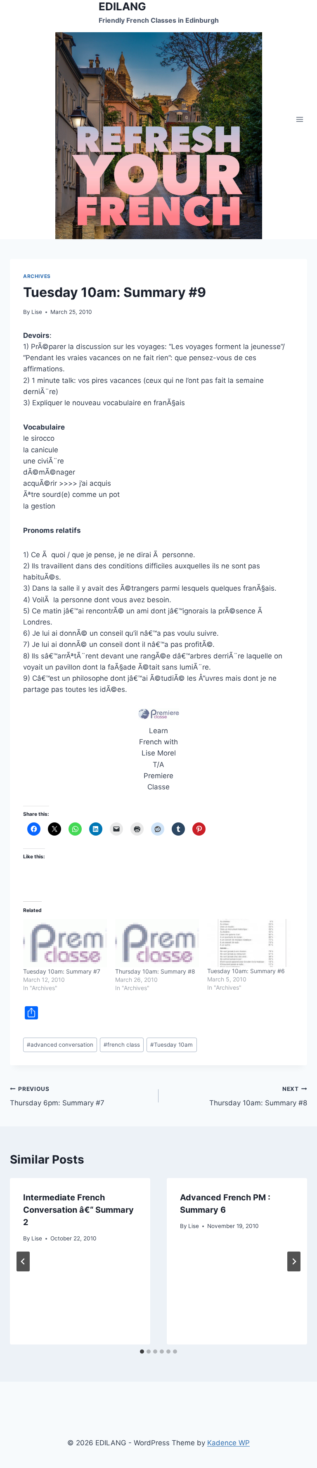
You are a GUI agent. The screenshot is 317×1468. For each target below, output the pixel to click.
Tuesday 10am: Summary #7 (61, 971)
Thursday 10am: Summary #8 (155, 971)
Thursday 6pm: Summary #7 (57, 1096)
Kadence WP (228, 1443)
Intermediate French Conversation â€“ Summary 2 (78, 1209)
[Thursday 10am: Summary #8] (157, 943)
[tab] (142, 1351)
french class (122, 1044)
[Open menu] (299, 119)
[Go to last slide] (23, 1261)
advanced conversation (60, 1044)
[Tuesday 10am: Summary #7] (65, 943)
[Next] (293, 1261)
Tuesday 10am (171, 1044)
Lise (36, 312)
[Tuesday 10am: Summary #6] (249, 943)
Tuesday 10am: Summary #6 (246, 970)
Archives (37, 276)
